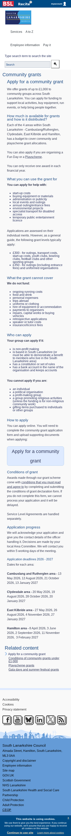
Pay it (47, 45)
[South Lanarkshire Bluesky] (27, 720)
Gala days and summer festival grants (34, 669)
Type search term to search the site (28, 56)
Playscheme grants (21, 665)
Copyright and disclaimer (19, 760)
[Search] (55, 64)
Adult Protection (13, 805)
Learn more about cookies (50, 832)
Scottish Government (16, 780)
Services (16, 31)
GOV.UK (8, 775)
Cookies (8, 704)
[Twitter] (49, 720)
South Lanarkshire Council (24, 745)
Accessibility (10, 699)
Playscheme (33, 157)
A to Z (29, 31)
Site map (8, 770)
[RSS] (60, 720)
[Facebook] (5, 720)
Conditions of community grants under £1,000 (34, 660)
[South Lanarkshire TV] (16, 720)
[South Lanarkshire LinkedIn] (38, 720)
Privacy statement (14, 709)
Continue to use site (20, 832)
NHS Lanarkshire (14, 785)
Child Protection (13, 800)
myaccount (56, 4)
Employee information (25, 45)
